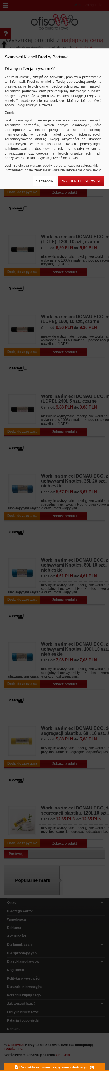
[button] (44, 181)
